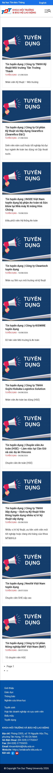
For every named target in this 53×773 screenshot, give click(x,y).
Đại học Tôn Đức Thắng (13, 2)
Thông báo (9, 696)
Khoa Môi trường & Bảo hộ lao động (24, 11)
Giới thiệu (9, 688)
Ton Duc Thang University (30, 768)
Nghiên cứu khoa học (15, 700)
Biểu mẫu (9, 715)
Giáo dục (8, 692)
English (42, 3)
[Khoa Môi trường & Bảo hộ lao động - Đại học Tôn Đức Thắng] (6, 9)
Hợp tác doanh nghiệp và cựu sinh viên (24, 711)
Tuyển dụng (11, 75)
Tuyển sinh (9, 707)
